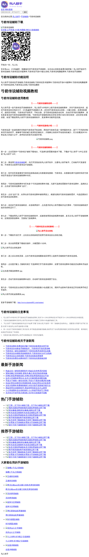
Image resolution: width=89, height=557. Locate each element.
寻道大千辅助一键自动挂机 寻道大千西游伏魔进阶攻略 (28, 381)
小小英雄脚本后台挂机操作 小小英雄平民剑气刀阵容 (27, 390)
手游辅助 (24, 17)
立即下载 (46, 405)
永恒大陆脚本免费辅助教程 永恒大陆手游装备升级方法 (28, 385)
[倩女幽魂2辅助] (14, 410)
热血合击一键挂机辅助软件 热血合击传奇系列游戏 (26, 371)
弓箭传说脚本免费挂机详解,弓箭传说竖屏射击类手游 (27, 346)
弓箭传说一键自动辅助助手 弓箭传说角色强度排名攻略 (28, 351)
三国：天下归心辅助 (33, 405)
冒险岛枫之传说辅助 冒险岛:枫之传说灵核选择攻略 (26, 373)
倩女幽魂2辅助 (27, 410)
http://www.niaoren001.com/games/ (31, 302)
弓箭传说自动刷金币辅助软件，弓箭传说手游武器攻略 (28, 348)
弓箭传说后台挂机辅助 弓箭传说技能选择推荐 (24, 356)
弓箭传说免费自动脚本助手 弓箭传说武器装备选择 (26, 358)
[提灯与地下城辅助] (15, 425)
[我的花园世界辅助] (15, 408)
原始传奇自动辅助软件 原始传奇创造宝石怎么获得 (26, 388)
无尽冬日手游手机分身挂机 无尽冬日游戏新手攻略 (26, 393)
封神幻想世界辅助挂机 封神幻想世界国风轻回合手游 (27, 376)
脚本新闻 (9, 9)
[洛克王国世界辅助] (15, 415)
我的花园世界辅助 (31, 408)
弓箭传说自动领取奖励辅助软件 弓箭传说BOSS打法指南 (29, 353)
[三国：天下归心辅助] (16, 405)
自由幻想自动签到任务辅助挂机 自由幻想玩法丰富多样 (28, 383)
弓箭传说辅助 (19, 162)
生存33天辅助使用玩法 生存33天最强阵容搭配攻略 (26, 378)
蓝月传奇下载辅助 (31, 420)
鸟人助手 (16, 17)
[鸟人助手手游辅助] (11, 7)
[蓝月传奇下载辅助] (15, 420)
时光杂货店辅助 (28, 413)
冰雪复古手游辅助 (31, 422)
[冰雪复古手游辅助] (15, 422)
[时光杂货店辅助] (14, 413)
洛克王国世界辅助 (31, 415)
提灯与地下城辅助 (31, 425)
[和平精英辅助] (13, 418)
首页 (3, 9)
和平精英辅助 (25, 418)
